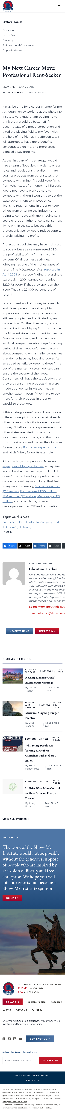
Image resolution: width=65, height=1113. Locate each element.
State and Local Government (19, 45)
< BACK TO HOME (19, 631)
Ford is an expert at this (40, 447)
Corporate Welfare (13, 50)
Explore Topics (36, 1001)
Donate (11, 898)
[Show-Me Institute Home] (8, 6)
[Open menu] (59, 6)
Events (7, 1009)
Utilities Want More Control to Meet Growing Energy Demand (42, 793)
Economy (8, 40)
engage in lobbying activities (23, 466)
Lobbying (26, 527)
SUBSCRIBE (50, 1060)
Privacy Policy (32, 1080)
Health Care (9, 35)
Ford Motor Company (39, 522)
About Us (21, 1009)
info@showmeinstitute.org (15, 1101)
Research (56, 1001)
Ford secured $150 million (38, 491)
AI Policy (37, 1009)
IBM (56, 522)
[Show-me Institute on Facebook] (4, 1039)
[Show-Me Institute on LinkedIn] (14, 1039)
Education (8, 30)
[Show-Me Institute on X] (9, 1039)
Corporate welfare (13, 522)
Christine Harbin (15, 92)
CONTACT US (38, 1039)
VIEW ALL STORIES (15, 819)
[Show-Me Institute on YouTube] (20, 1039)
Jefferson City (11, 527)
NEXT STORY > (47, 631)
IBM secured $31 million (19, 496)
